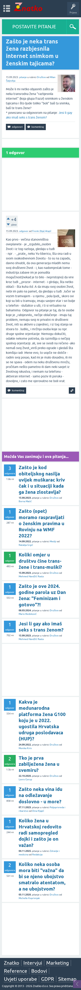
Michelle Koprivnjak (29, 898)
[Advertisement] (40, 185)
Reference (15, 971)
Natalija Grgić (26, 545)
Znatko (11, 963)
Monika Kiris (25, 748)
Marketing (57, 963)
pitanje (23, 77)
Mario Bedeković (28, 614)
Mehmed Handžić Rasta (31, 576)
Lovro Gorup (25, 779)
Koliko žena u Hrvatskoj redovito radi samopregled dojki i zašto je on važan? (40, 833)
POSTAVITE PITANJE (34, 26)
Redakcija (37, 854)
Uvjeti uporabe (20, 979)
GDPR (47, 979)
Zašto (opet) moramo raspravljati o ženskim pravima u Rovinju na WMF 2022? (41, 523)
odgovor (23, 231)
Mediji (53, 541)
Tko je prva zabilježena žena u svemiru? (39, 764)
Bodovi (39, 971)
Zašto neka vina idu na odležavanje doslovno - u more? (40, 795)
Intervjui (32, 963)
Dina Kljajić (38, 811)
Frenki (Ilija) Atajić (41, 231)
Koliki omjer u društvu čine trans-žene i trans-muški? (40, 561)
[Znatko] (28, 7)
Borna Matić (25, 501)
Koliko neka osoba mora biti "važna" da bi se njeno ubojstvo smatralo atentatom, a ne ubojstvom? (42, 876)
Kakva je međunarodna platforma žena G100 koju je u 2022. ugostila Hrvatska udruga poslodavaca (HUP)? (42, 720)
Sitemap (67, 979)
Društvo (41, 77)
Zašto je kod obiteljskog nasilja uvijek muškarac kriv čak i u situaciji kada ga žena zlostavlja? (42, 480)
